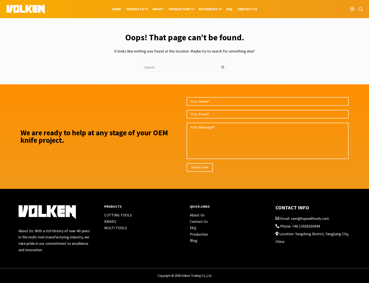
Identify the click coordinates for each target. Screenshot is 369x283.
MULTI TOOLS (115, 227)
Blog (193, 240)
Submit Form (199, 167)
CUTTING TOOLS (118, 215)
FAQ (193, 227)
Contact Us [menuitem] (247, 9)
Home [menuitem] (116, 9)
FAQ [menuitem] (229, 9)
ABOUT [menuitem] (157, 9)
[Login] (352, 9)
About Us (197, 215)
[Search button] (223, 67)
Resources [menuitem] (208, 9)
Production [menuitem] (179, 9)
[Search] (361, 9)
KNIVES (110, 221)
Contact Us (199, 221)
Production (199, 234)
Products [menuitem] (135, 9)
